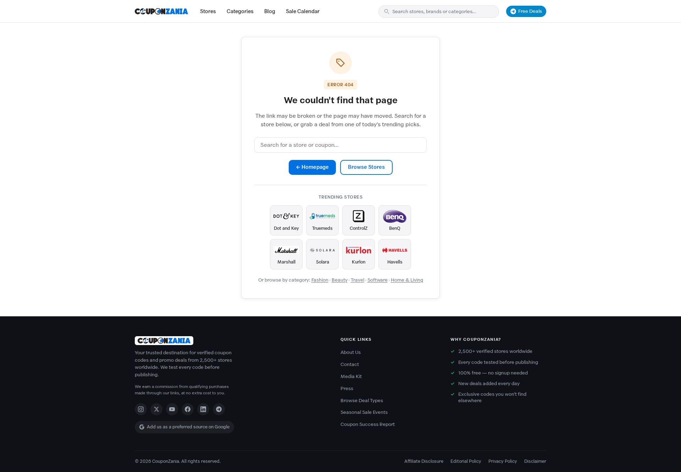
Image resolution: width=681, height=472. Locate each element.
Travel (357, 280)
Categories (240, 11)
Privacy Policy (502, 461)
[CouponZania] (230, 340)
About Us (350, 352)
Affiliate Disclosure (423, 461)
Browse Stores (366, 167)
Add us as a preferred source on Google (188, 426)
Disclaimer (535, 461)
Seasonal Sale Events (364, 412)
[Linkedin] (203, 409)
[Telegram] (219, 409)
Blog (269, 11)
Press (346, 388)
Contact (349, 364)
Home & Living (407, 280)
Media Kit (351, 376)
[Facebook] (188, 409)
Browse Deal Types (361, 400)
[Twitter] (156, 409)
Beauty (340, 280)
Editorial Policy (465, 461)
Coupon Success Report (367, 424)
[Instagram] (141, 409)
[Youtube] (172, 409)
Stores (208, 11)
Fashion (319, 280)
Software (377, 280)
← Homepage (312, 167)
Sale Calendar (303, 11)
